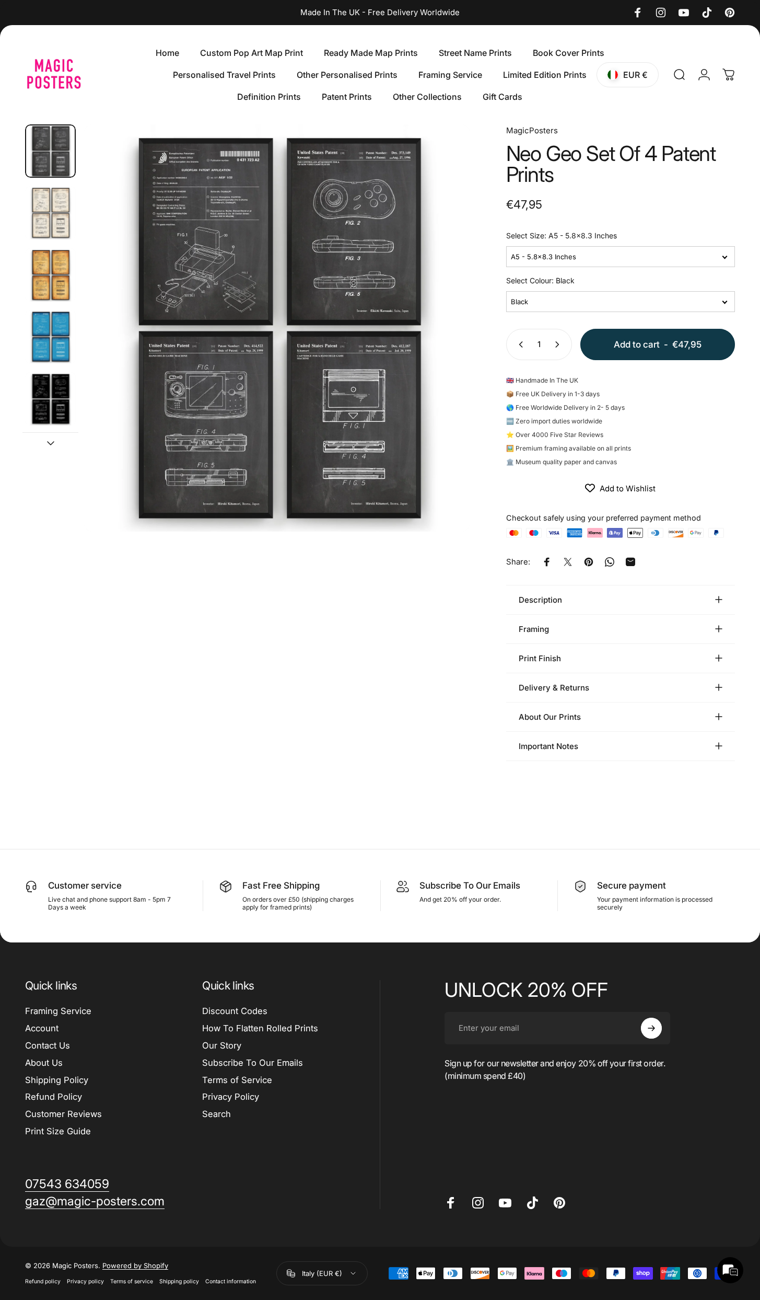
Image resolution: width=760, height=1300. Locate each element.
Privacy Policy (230, 1096)
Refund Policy (53, 1096)
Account (42, 1028)
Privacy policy (85, 1281)
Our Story (221, 1045)
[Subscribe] (651, 1028)
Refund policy (43, 1281)
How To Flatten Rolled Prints (260, 1028)
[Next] (442, 347)
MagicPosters (532, 130)
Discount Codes (234, 1011)
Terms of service (131, 1281)
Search (216, 1114)
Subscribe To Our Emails (252, 1062)
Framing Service (58, 1011)
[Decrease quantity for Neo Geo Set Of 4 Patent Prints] (519, 344)
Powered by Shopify (135, 1265)
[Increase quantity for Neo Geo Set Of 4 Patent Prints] (559, 344)
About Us (44, 1062)
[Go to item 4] (50, 336)
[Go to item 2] (50, 212)
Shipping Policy (56, 1080)
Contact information (230, 1281)
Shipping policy (179, 1281)
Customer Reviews (63, 1114)
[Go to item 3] (50, 275)
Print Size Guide (58, 1131)
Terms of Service (237, 1080)
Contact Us (47, 1045)
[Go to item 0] (50, 151)
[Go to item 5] (50, 398)
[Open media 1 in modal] (277, 328)
